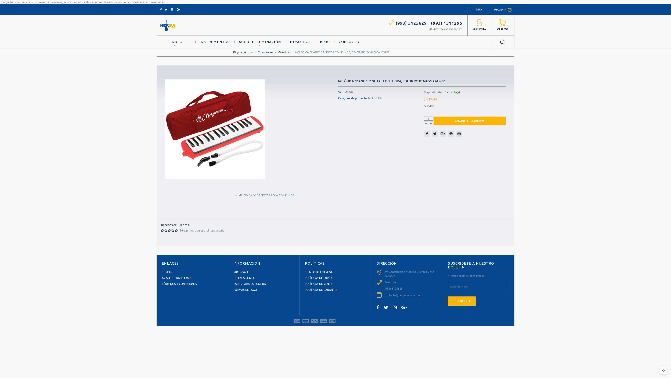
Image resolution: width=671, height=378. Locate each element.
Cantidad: (429, 106)
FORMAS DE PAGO (245, 289)
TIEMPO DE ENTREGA (319, 272)
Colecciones (265, 52)
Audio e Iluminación (260, 42)
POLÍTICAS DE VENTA (319, 283)
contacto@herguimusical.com (403, 295)
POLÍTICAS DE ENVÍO (318, 277)
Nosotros (300, 42)
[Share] (427, 134)
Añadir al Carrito (469, 121)
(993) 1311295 (446, 23)
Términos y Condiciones (179, 283)
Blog (325, 42)
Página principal (243, 52)
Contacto (349, 42)
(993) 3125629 (411, 23)
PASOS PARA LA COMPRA (249, 283)
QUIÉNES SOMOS (244, 277)
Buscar (167, 272)
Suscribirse (462, 301)
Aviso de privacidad (176, 277)
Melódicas (284, 52)
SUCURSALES (241, 272)
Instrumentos (215, 42)
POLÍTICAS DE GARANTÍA (321, 289)
